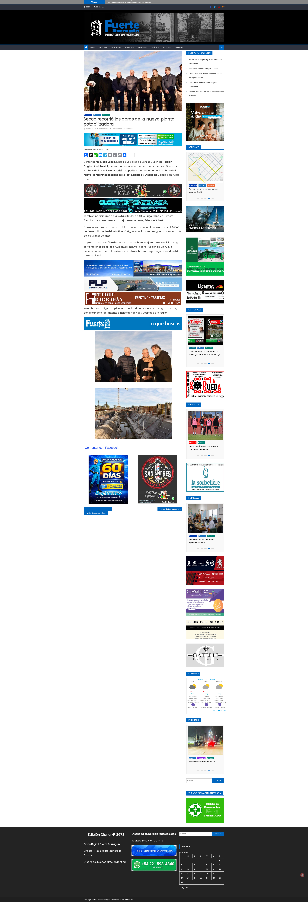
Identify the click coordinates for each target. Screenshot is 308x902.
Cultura (192, 348)
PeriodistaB (103, 129)
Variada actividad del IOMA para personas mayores (206, 94)
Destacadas (194, 536)
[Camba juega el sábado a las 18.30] (205, 421)
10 (188, 869)
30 (182, 882)
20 (207, 873)
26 (201, 878)
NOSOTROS (129, 47)
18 (194, 873)
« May (181, 888)
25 (195, 878)
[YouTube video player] (110, 509)
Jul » (187, 888)
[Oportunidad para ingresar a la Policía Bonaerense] (205, 740)
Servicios (201, 185)
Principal (106, 115)
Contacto (116, 47)
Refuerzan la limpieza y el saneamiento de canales (205, 61)
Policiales (142, 47)
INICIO (92, 47)
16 (181, 873)
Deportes (167, 47)
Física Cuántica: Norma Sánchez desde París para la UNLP (132, 3)
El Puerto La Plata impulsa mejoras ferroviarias (203, 85)
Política (155, 47)
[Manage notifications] (302, 875)
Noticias (97, 115)
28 (214, 878)
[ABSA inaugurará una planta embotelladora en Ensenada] (205, 518)
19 (201, 873)
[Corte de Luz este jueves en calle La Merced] (205, 168)
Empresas (179, 47)
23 (182, 878)
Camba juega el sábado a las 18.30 (204, 438)
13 (207, 869)
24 (188, 878)
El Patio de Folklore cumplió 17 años (203, 68)
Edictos (103, 47)
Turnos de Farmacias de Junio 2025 (170, 509)
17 (188, 873)
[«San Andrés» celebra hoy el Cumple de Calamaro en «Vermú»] (205, 330)
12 (200, 869)
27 (207, 878)
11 (194, 869)
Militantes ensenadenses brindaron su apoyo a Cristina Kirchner (97, 513)
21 (213, 873)
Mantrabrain (129, 900)
